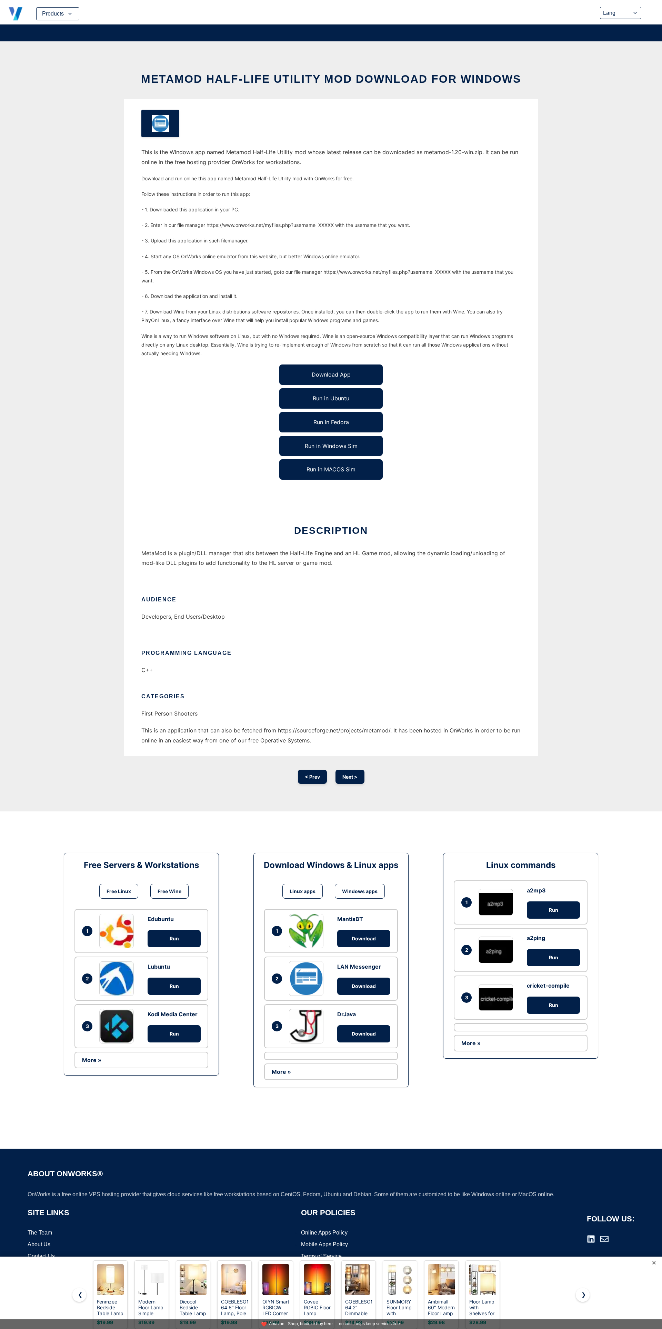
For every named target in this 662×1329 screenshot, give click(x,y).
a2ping (536, 938)
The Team (40, 1233)
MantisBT (350, 919)
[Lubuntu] (118, 978)
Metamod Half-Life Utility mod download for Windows (331, 79)
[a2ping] (497, 950)
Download (364, 938)
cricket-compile (548, 985)
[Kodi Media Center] (118, 1026)
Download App (331, 374)
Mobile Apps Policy (324, 1244)
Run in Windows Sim (331, 445)
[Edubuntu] (118, 931)
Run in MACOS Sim (331, 469)
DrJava (346, 1014)
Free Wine (169, 891)
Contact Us (41, 1256)
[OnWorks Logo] (15, 13)
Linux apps (302, 891)
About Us (39, 1244)
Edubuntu (161, 919)
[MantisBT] (307, 931)
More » (91, 1060)
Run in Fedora (331, 422)
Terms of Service (321, 1256)
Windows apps (360, 891)
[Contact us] (604, 1239)
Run (174, 938)
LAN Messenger (359, 966)
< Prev (312, 777)
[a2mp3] (497, 902)
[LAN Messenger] (307, 978)
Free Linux (119, 891)
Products (53, 14)
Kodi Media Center (173, 1014)
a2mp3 (536, 890)
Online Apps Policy (324, 1233)
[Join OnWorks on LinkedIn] (591, 1239)
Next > (350, 777)
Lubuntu (159, 966)
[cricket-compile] (497, 997)
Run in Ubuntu (331, 398)
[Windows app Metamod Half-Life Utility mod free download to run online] (160, 123)
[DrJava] (307, 1026)
